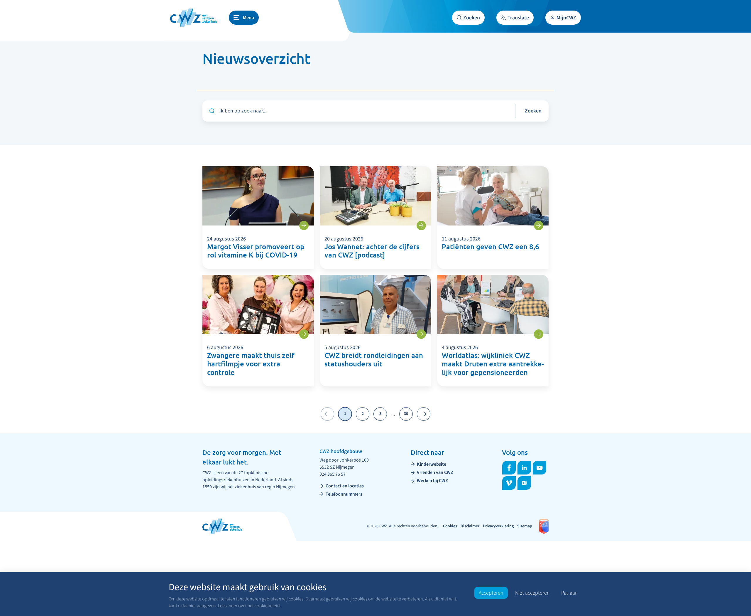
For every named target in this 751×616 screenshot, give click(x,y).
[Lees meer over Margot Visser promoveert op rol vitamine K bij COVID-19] (304, 225)
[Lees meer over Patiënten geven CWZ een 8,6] (538, 225)
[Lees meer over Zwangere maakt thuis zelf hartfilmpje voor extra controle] (304, 334)
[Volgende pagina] (423, 414)
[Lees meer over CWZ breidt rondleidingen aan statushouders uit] (421, 334)
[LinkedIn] (524, 468)
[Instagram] (524, 483)
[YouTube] (539, 468)
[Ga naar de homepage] (193, 18)
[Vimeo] (509, 483)
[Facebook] (509, 468)
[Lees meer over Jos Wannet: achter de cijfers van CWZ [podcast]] (421, 225)
